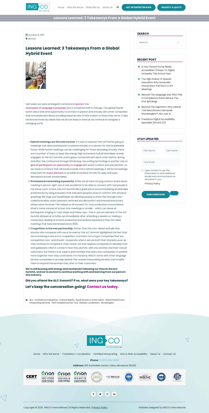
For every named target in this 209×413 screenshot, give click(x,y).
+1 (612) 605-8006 (109, 360)
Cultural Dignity (67, 300)
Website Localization (89, 302)
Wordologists (107, 302)
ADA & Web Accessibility (133, 354)
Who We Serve (75, 7)
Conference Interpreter (46, 300)
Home (61, 7)
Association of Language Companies (46, 108)
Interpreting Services (39, 302)
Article (32, 39)
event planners (55, 173)
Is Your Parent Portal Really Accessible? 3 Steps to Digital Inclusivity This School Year (158, 70)
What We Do (93, 7)
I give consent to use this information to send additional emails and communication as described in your (160, 177)
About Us (108, 7)
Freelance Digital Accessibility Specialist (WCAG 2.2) (158, 121)
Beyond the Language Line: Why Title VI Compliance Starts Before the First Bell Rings (161, 98)
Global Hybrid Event (114, 300)
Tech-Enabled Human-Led (64, 302)
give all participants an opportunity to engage (56, 165)
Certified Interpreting (105, 354)
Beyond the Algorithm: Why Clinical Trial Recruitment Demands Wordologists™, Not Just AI (161, 110)
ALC (31, 300)
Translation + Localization (76, 354)
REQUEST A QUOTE (171, 7)
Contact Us (169, 354)
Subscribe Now (156, 194)
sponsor (79, 104)
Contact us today (102, 286)
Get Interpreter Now (138, 7)
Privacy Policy (152, 183)
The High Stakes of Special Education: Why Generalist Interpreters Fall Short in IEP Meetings (157, 84)
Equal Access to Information (90, 300)
